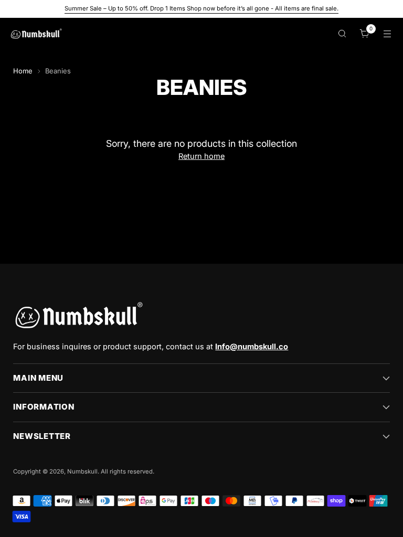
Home (23, 71)
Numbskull (82, 471)
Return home (201, 156)
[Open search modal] (342, 34)
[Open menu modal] (387, 34)
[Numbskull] (36, 33)
